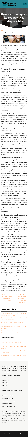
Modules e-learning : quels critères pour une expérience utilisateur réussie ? (7, 297)
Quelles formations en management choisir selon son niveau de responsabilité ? (21, 298)
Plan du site (14, 438)
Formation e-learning (6, 30)
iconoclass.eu (14, 143)
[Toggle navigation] (25, 4)
